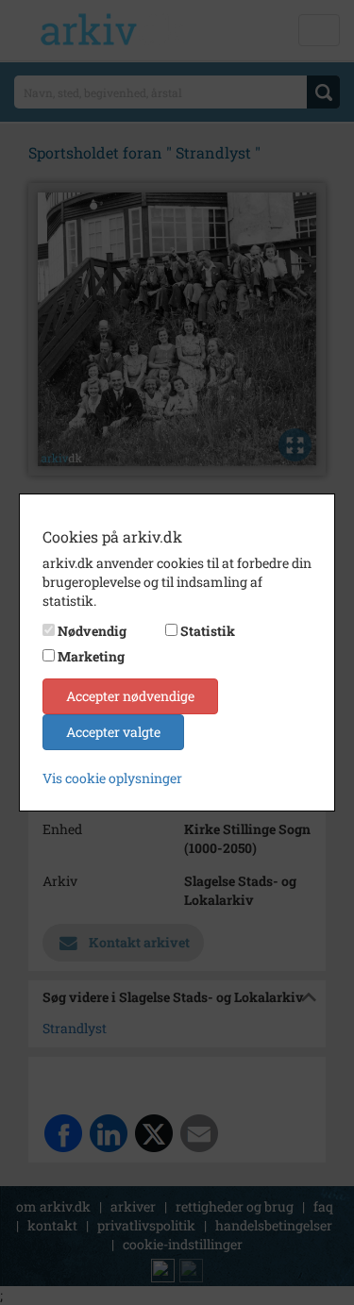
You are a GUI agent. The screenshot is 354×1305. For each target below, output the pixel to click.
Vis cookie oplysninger (112, 778)
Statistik (207, 631)
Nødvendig (92, 631)
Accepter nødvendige (130, 696)
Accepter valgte (113, 732)
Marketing (91, 656)
